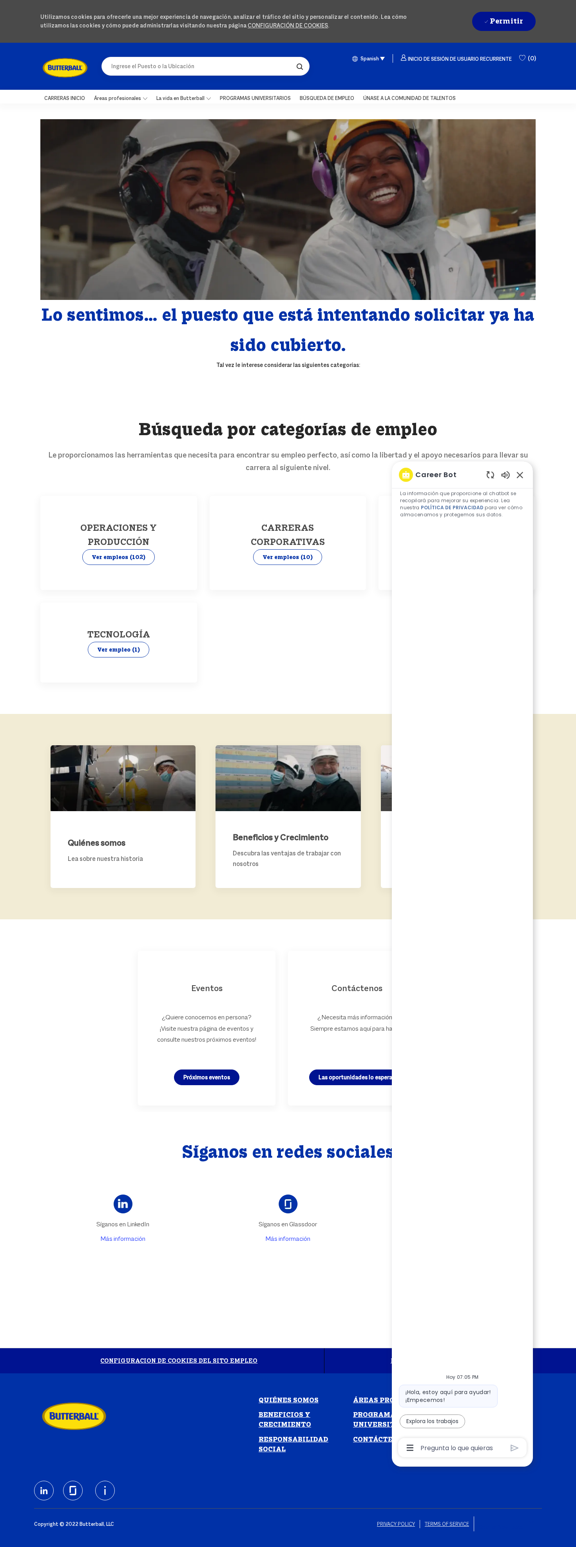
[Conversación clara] (490, 474)
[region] (462, 960)
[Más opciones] (410, 1448)
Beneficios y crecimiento (285, 1420)
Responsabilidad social (293, 1444)
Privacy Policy (396, 1524)
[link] (65, 68)
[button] (300, 66)
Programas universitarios (385, 1420)
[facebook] (44, 1490)
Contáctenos (380, 1439)
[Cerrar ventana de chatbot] (520, 474)
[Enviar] (515, 1448)
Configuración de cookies (288, 25)
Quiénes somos (289, 1400)
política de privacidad (451, 507)
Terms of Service (447, 1524)
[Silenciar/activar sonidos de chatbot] (505, 474)
